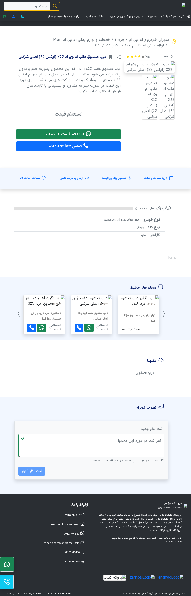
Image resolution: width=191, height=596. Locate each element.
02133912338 (72, 562)
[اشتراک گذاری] (119, 57)
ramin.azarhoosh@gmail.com (62, 543)
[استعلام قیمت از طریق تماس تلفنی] (79, 328)
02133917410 (72, 553)
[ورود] (23, 17)
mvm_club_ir (73, 515)
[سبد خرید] (4, 17)
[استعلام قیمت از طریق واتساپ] (89, 328)
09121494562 (72, 534)
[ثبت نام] (14, 17)
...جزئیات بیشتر (138, 325)
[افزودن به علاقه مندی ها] (110, 57)
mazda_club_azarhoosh (66, 525)
